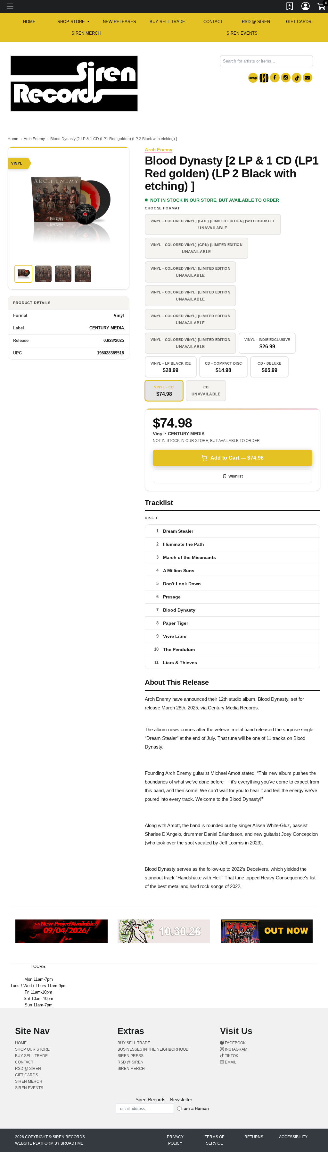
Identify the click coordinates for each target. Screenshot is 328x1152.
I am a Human (195, 1108)
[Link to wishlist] (289, 7)
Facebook (235, 1043)
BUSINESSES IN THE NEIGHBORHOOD (153, 1049)
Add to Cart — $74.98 (237, 458)
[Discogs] (253, 77)
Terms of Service (214, 1140)
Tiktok (231, 1056)
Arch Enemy (34, 139)
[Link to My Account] (305, 7)
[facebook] (274, 77)
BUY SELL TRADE (167, 21)
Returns (253, 1137)
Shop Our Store (32, 1049)
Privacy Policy (175, 1140)
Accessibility (293, 1137)
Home (13, 139)
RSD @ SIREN (256, 21)
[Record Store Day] (263, 77)
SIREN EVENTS (242, 33)
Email (230, 1062)
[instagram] (285, 77)
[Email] (307, 77)
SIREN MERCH (86, 33)
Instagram (235, 1049)
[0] (322, 7)
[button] (73, 22)
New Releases (119, 21)
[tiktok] (296, 77)
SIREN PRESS (131, 1056)
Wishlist (235, 476)
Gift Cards (298, 21)
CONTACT (213, 21)
